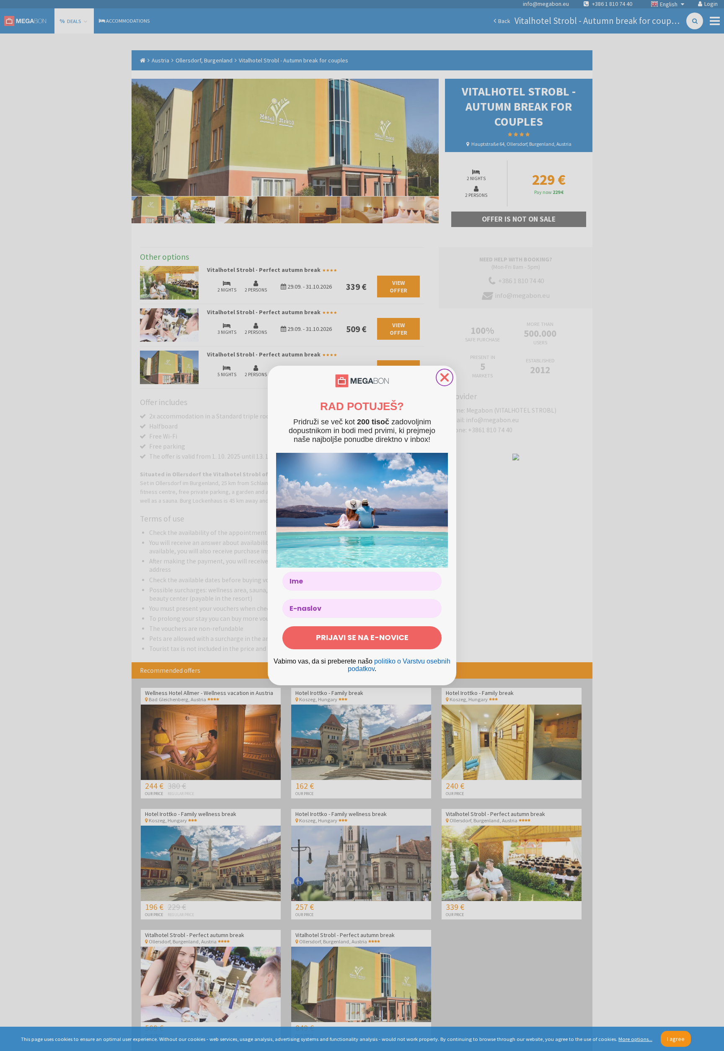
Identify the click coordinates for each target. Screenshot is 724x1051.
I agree (676, 1039)
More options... (635, 1039)
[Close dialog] (444, 377)
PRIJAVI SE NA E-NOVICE (362, 637)
